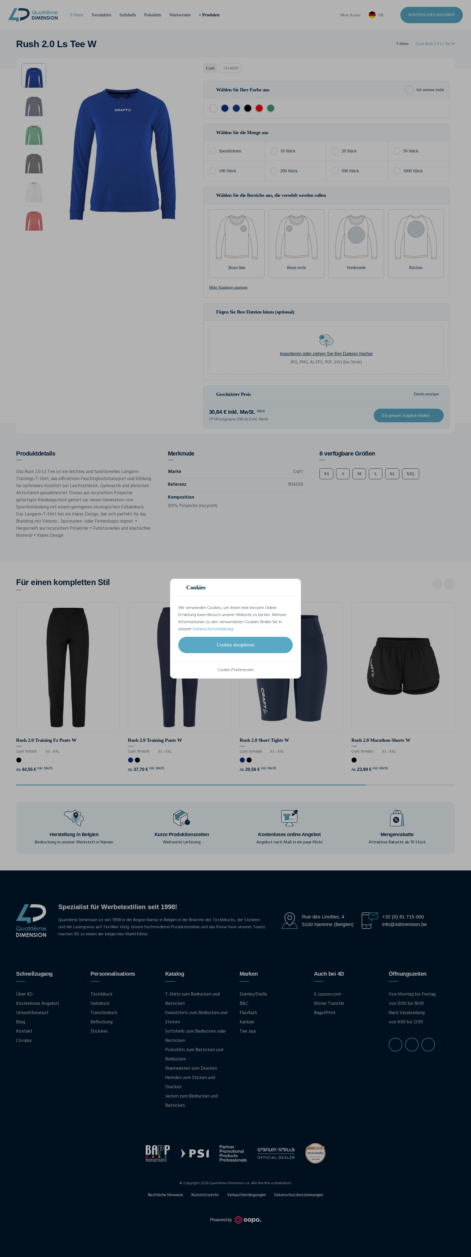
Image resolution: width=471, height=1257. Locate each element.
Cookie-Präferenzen (236, 670)
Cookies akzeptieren (235, 644)
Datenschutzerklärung (213, 629)
